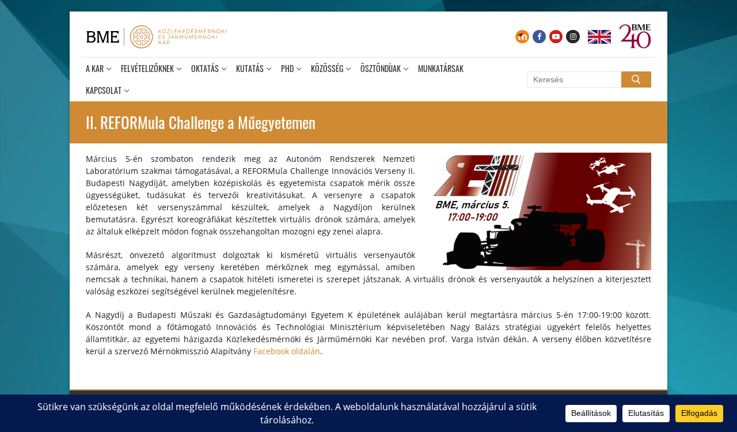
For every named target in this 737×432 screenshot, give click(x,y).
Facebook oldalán (286, 351)
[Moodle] (522, 36)
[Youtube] (556, 36)
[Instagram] (572, 36)
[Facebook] (539, 36)
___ (600, 36)
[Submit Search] (636, 79)
